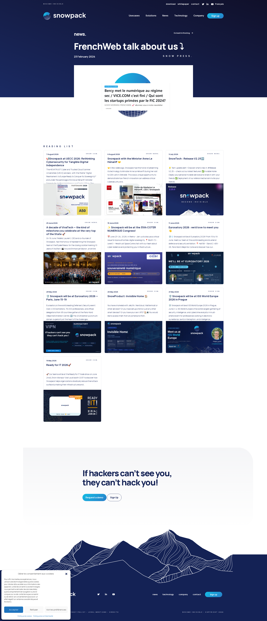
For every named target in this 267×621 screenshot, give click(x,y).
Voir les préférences (56, 609)
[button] (66, 573)
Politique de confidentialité (43, 616)
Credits (114, 612)
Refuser (34, 609)
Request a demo (94, 497)
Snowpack (64, 18)
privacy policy (77, 612)
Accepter (13, 609)
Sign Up (114, 497)
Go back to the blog (182, 33)
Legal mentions (97, 612)
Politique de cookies (25, 616)
